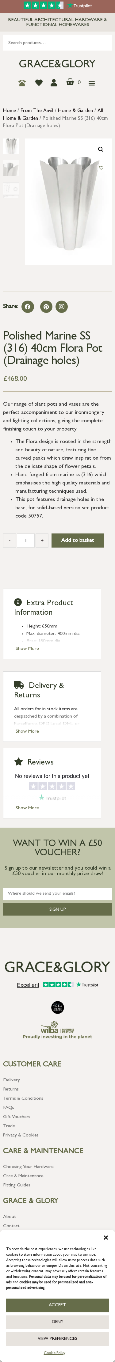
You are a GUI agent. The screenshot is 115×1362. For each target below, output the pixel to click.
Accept (57, 1305)
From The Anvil (37, 111)
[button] (106, 1238)
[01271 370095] (23, 83)
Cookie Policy (54, 1353)
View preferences (57, 1339)
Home (9, 111)
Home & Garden (75, 111)
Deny (57, 1322)
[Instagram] (62, 307)
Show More (27, 649)
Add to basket (77, 541)
